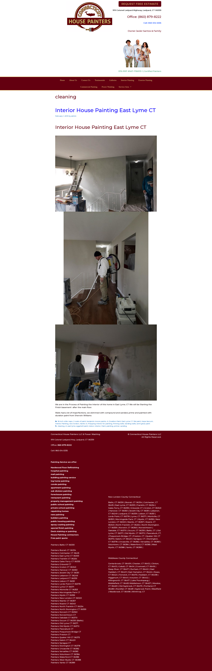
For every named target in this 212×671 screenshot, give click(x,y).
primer (117, 426)
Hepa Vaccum (147, 421)
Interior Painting (127, 80)
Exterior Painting (145, 80)
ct (107, 421)
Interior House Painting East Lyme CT (105, 110)
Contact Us (85, 80)
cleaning (61, 426)
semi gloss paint (143, 424)
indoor (91, 426)
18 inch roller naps (65, 421)
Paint (103, 426)
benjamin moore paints (96, 421)
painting (109, 426)
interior (98, 426)
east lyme (72, 426)
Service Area (124, 87)
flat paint (137, 421)
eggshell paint (82, 426)
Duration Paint (115, 421)
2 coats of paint (79, 421)
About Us (73, 80)
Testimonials (100, 80)
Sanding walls (130, 424)
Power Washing (108, 87)
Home (62, 80)
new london (74, 424)
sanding (123, 426)
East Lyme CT (127, 421)
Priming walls (118, 424)
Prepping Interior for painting (100, 424)
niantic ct (83, 424)
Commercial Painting (88, 87)
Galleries (112, 80)
